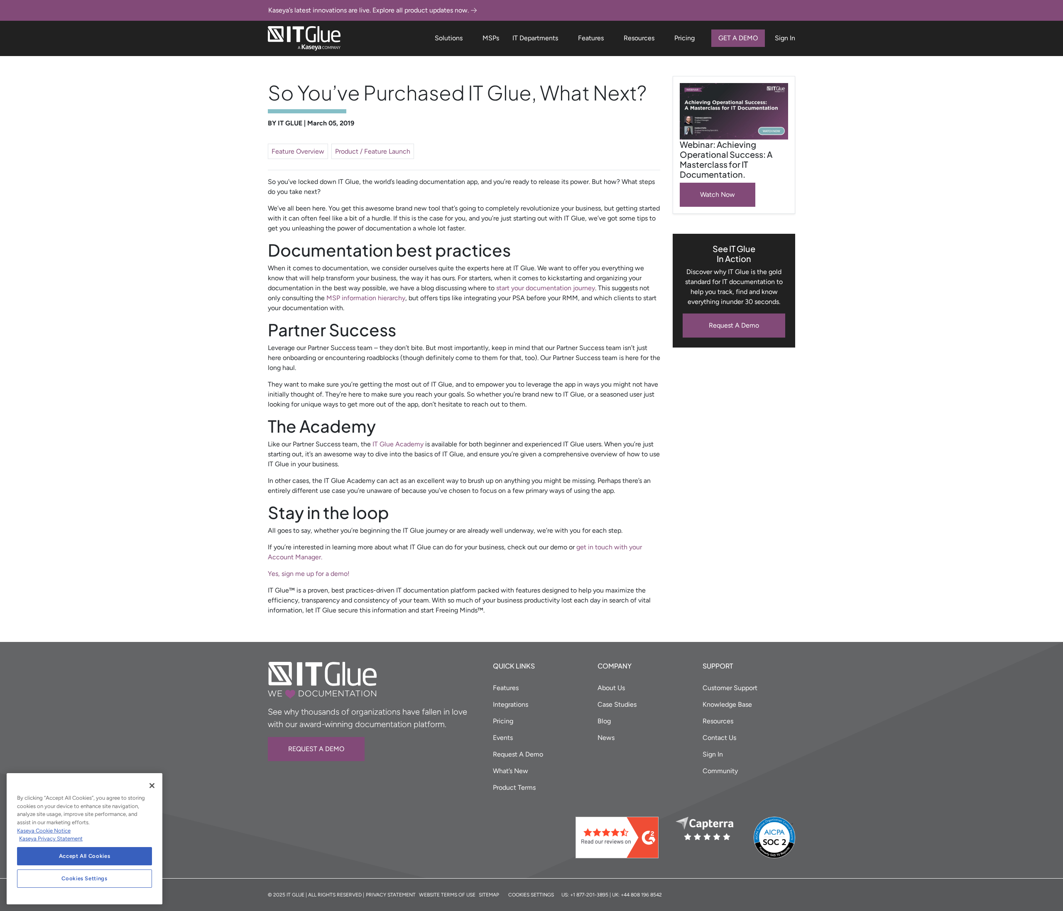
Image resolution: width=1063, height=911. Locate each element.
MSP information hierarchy (365, 298)
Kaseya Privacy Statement (51, 838)
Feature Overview (298, 151)
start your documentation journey (545, 288)
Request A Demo (734, 325)
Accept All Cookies (84, 856)
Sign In (785, 38)
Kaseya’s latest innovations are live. (368, 10)
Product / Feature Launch (372, 151)
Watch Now (717, 194)
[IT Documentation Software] (304, 38)
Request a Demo (316, 749)
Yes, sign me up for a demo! (309, 574)
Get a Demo (738, 38)
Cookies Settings (84, 878)
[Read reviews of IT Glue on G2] (622, 837)
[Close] (152, 785)
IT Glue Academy (398, 444)
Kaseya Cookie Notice (44, 831)
